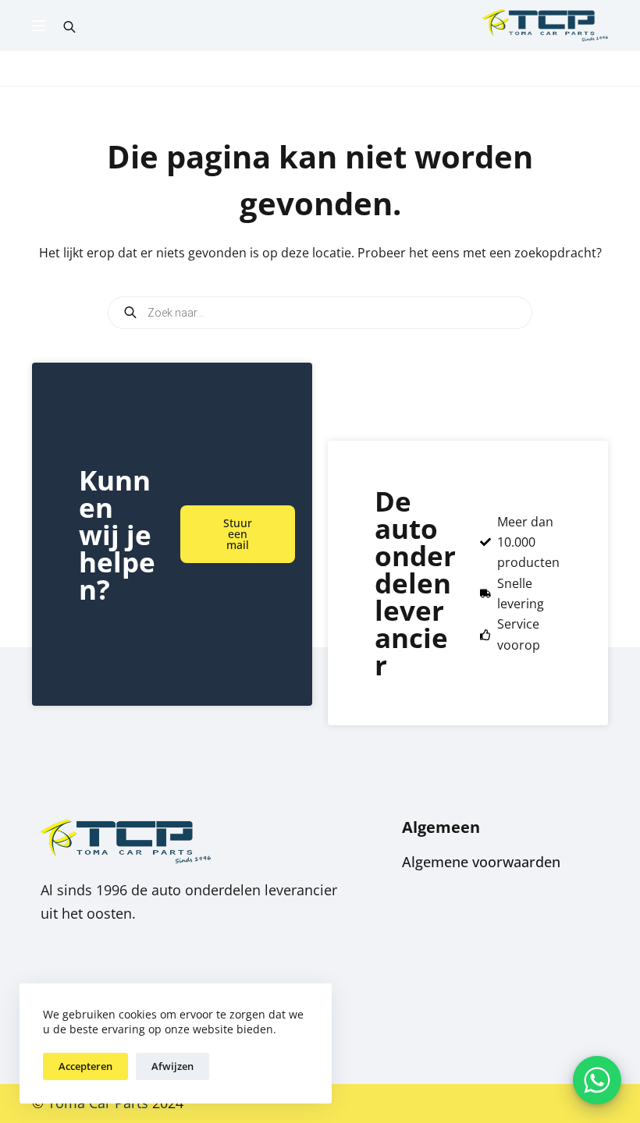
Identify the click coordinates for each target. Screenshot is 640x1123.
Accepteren (85, 1066)
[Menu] (39, 26)
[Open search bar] (69, 25)
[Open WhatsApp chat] (597, 1080)
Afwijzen (172, 1066)
